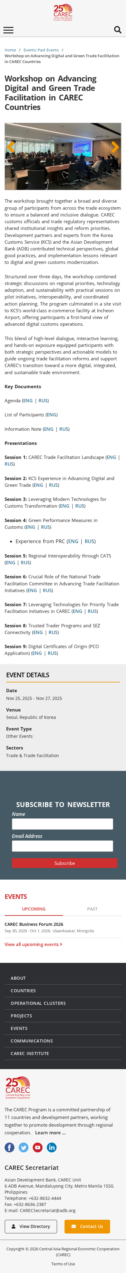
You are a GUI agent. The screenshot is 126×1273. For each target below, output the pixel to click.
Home (10, 50)
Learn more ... (50, 1132)
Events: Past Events (41, 50)
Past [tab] (92, 909)
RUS (43, 400)
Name (18, 814)
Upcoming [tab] (34, 909)
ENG (29, 400)
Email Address (27, 836)
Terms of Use (63, 1264)
